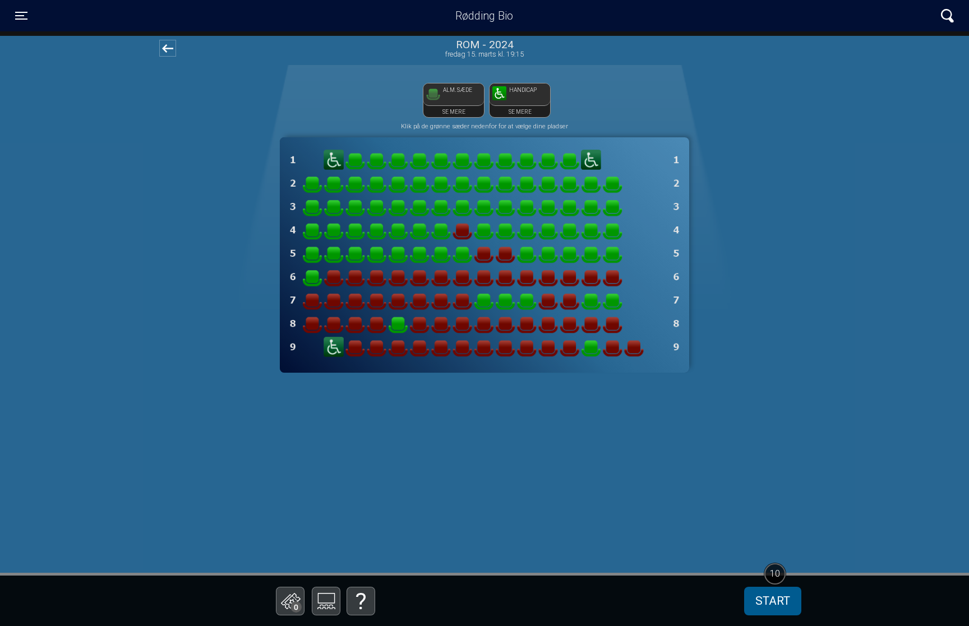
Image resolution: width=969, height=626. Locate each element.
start (772, 601)
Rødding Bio (484, 15)
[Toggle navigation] (947, 16)
